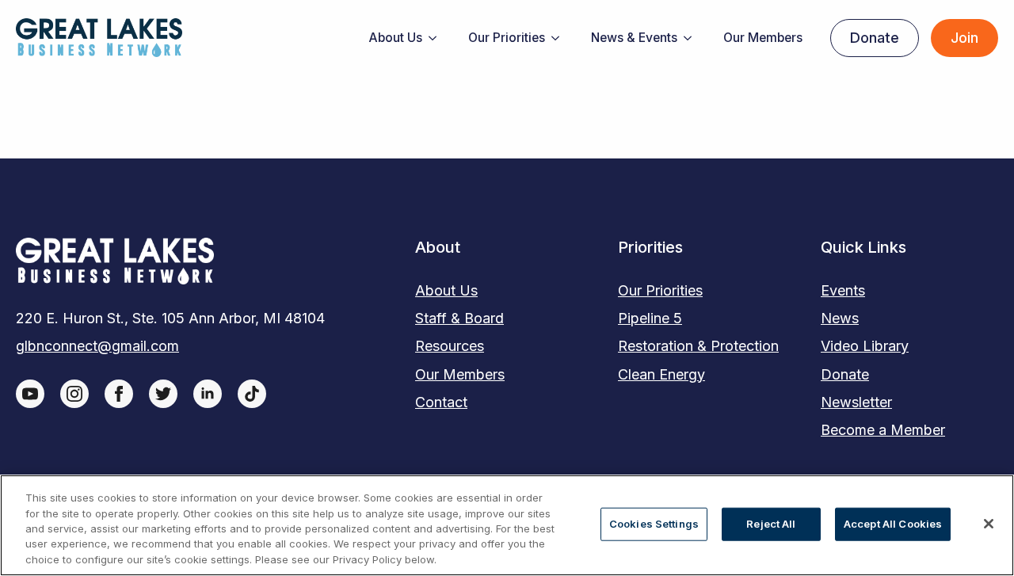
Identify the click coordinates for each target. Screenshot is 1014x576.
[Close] (988, 523)
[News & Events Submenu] (692, 38)
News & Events (634, 37)
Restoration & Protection (698, 346)
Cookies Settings (654, 523)
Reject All (770, 523)
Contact (441, 402)
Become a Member (883, 430)
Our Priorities (506, 37)
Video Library (865, 346)
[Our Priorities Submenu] (560, 38)
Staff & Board (459, 318)
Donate (845, 374)
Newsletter (856, 402)
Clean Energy (661, 374)
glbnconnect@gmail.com (97, 346)
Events (843, 290)
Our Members (762, 37)
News (840, 318)
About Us (395, 37)
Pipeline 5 (650, 318)
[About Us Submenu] (437, 38)
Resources (449, 346)
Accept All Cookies (893, 523)
